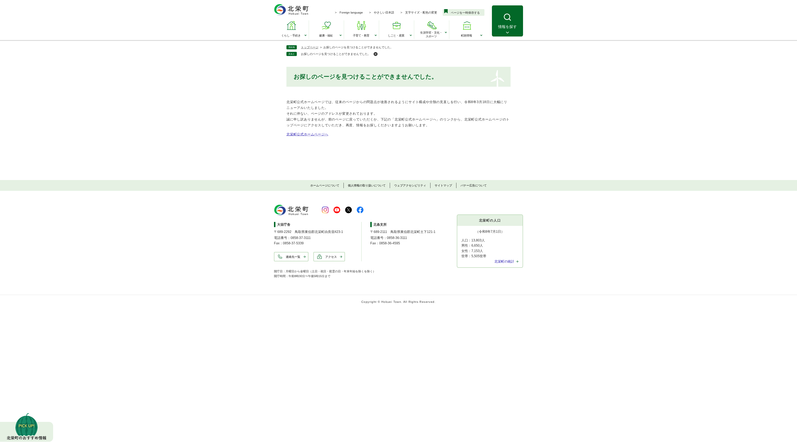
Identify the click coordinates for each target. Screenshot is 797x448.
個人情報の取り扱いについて (367, 185)
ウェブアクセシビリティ (410, 185)
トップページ (309, 47)
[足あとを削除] (375, 54)
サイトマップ (443, 185)
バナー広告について (474, 185)
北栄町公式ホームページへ (307, 134)
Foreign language (351, 12)
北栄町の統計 (504, 261)
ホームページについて (324, 185)
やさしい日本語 (384, 12)
